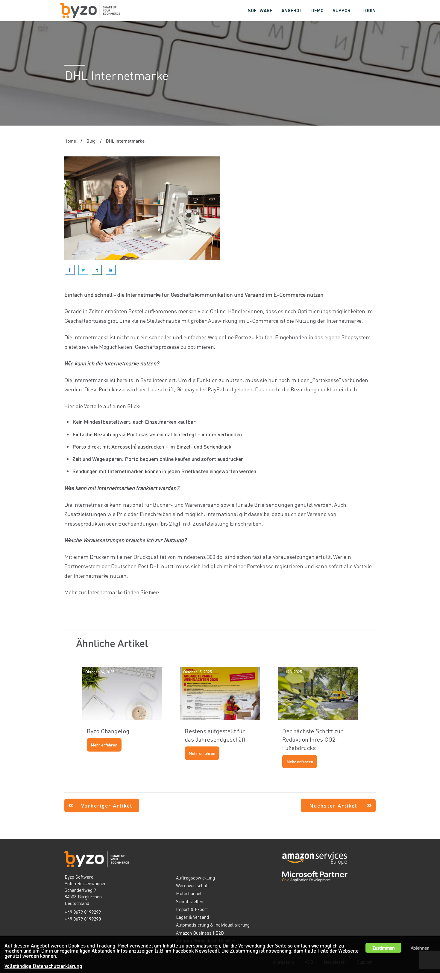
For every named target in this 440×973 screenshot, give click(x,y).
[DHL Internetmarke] (142, 208)
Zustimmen (383, 948)
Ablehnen (420, 948)
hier (153, 592)
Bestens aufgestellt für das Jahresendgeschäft (220, 718)
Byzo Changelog (122, 718)
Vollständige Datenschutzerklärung (43, 966)
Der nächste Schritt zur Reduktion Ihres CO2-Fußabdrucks (318, 718)
